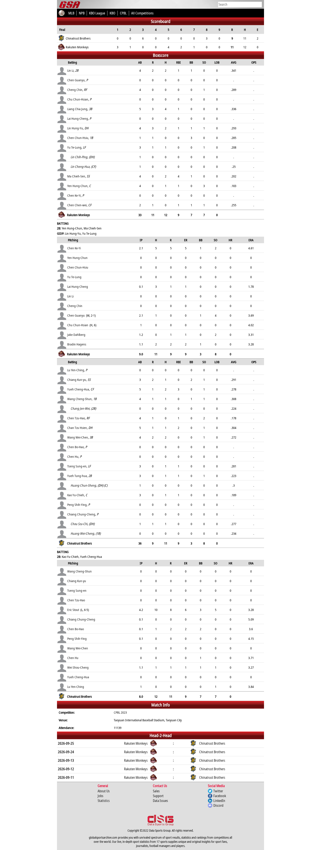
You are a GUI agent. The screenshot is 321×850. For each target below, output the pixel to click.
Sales (156, 791)
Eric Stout (73, 609)
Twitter (218, 791)
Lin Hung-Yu (75, 128)
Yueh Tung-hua (77, 476)
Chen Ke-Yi (74, 195)
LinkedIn (219, 800)
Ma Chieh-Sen (76, 176)
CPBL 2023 (120, 712)
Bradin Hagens (76, 344)
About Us (104, 791)
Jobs (100, 795)
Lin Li (70, 70)
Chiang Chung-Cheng (81, 514)
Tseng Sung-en (76, 466)
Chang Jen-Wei (80, 408)
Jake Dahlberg (76, 334)
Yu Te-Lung (74, 147)
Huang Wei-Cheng (82, 533)
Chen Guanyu (76, 80)
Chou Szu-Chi (79, 524)
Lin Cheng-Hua (80, 166)
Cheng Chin (74, 89)
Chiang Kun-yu (76, 379)
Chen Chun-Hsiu (77, 137)
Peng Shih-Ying (77, 504)
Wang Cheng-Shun (79, 399)
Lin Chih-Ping (79, 157)
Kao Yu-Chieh (75, 495)
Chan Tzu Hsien (77, 427)
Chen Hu (72, 456)
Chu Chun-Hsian (77, 99)
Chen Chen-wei (77, 205)
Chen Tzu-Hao (76, 418)
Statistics (104, 800)
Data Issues (160, 800)
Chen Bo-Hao (75, 447)
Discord (218, 805)
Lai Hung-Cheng (77, 118)
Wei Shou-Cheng (78, 667)
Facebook (219, 795)
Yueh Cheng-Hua (78, 389)
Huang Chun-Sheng (83, 485)
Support (158, 795)
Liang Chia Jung (77, 109)
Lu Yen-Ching (75, 370)
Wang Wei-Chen (77, 437)
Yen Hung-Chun (77, 186)
